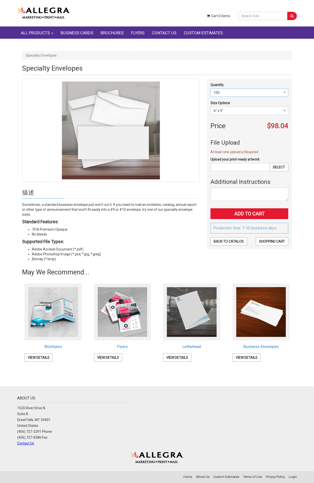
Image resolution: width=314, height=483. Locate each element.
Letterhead (191, 346)
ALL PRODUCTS (36, 32)
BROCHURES (112, 32)
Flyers (122, 346)
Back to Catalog (229, 241)
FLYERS (137, 32)
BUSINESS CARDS (77, 32)
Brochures (53, 346)
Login (293, 477)
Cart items (220, 16)
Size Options (220, 103)
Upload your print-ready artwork (235, 159)
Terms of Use (252, 477)
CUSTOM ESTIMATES (203, 32)
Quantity (217, 85)
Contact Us (25, 443)
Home (187, 477)
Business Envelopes (261, 346)
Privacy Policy (275, 477)
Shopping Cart (272, 241)
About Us (202, 477)
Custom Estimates (226, 477)
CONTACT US (164, 32)
